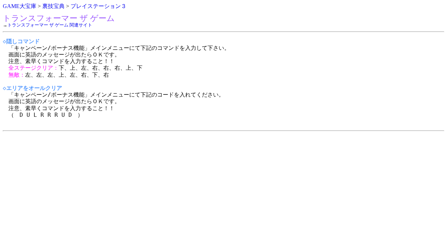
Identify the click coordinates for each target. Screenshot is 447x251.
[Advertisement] (212, 183)
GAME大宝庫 (19, 6)
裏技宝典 (53, 6)
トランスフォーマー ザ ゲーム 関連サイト (49, 25)
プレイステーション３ (98, 6)
